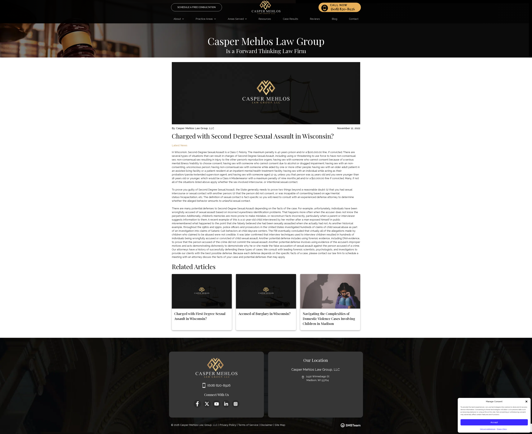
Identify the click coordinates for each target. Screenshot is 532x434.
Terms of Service (248, 424)
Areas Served (236, 18)
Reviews (315, 18)
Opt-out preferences (487, 429)
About (177, 18)
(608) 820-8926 (343, 8)
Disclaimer (266, 424)
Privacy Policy (502, 429)
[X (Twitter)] (207, 402)
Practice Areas (204, 18)
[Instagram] (235, 402)
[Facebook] (197, 402)
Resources (265, 18)
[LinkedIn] (226, 402)
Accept (494, 422)
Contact (353, 18)
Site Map (280, 424)
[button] (526, 401)
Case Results (290, 18)
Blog (334, 18)
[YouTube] (216, 402)
